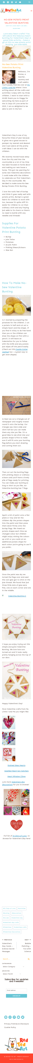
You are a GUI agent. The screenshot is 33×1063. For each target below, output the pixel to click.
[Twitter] (16, 2)
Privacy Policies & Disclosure (16, 1024)
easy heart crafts (16, 33)
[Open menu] (31, 10)
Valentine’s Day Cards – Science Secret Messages (8, 945)
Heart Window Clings (16, 776)
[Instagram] (8, 2)
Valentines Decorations (11, 932)
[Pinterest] (12, 2)
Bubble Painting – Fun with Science (26, 945)
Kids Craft (16, 25)
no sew (6, 918)
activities (21, 908)
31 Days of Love (20, 836)
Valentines (16, 28)
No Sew (24, 25)
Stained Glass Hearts (16, 765)
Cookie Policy (10, 1027)
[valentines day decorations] (16, 802)
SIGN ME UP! (16, 996)
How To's (9, 25)
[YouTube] (20, 2)
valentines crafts (20, 927)
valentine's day (17, 918)
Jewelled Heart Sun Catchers (16, 771)
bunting (6, 913)
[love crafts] (16, 825)
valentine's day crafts (11, 922)
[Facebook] (4, 2)
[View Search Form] (29, 2)
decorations (16, 913)
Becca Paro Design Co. (17, 1059)
